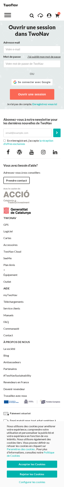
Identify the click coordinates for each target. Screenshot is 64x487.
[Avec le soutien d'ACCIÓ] (17, 201)
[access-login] (49, 16)
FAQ (6, 321)
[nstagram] (43, 152)
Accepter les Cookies (32, 464)
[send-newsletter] (57, 133)
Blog (6, 355)
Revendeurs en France (16, 382)
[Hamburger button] (8, 15)
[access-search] (31, 16)
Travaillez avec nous (15, 395)
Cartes (7, 238)
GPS (6, 224)
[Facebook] (8, 152)
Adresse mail (11, 42)
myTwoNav (10, 295)
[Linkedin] (55, 152)
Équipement (10, 274)
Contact (8, 335)
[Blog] (19, 152)
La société (9, 348)
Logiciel (8, 231)
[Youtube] (31, 152)
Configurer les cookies (32, 482)
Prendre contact (16, 180)
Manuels (8, 315)
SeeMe (7, 258)
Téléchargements (13, 301)
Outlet (7, 281)
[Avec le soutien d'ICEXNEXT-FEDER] (32, 401)
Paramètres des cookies (21, 449)
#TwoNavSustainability (17, 375)
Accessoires (10, 244)
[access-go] (40, 16)
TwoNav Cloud (12, 251)
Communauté (11, 328)
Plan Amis (9, 264)
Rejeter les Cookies (32, 474)
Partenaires (10, 368)
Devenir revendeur (14, 389)
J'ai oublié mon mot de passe (44, 56)
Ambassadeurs (12, 362)
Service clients (11, 308)
